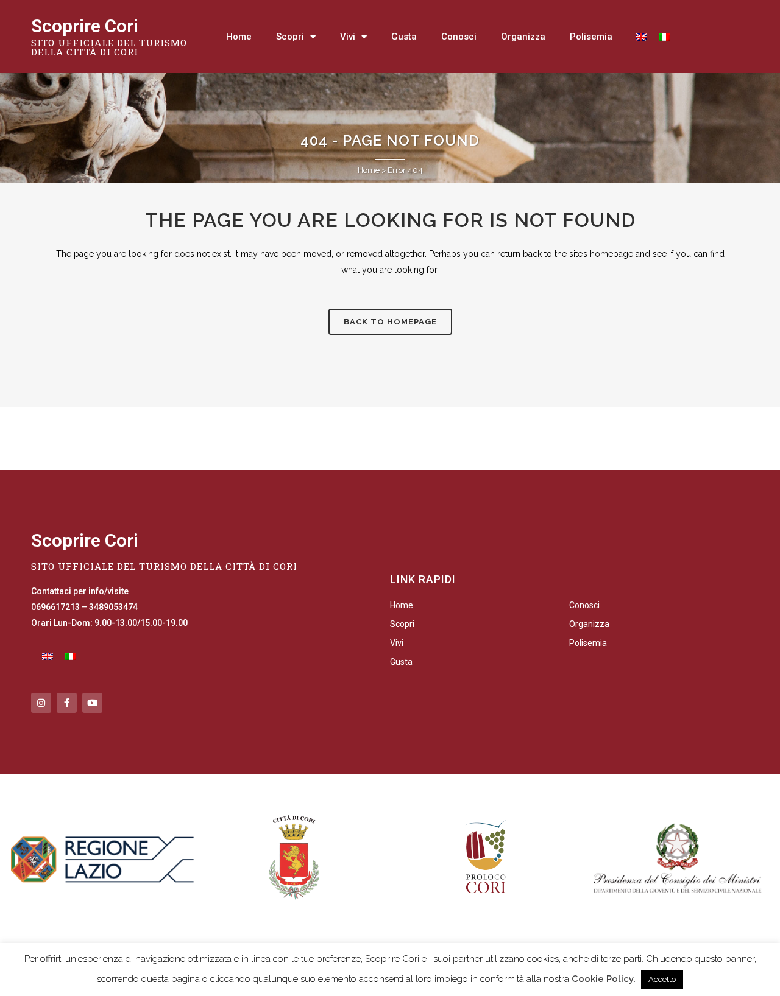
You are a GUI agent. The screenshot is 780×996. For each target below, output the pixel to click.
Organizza (523, 36)
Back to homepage (390, 321)
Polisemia (591, 36)
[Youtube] (92, 703)
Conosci (459, 36)
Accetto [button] (662, 979)
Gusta (404, 36)
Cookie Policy (603, 978)
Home (239, 36)
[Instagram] (41, 703)
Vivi (347, 36)
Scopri (290, 36)
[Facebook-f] (67, 703)
